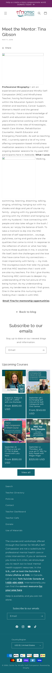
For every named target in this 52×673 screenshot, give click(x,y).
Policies (10, 499)
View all (26, 472)
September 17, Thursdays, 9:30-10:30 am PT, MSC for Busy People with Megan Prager (38, 451)
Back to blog (27, 311)
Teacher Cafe (12, 518)
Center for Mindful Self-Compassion (24, 665)
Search (9, 486)
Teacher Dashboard (16, 511)
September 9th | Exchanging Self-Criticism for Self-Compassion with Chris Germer (36, 402)
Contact (10, 505)
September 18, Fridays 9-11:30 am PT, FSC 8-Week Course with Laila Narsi (13, 451)
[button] (5, 13)
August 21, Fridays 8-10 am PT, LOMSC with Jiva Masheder (14, 400)
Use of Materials (14, 530)
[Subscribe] (43, 350)
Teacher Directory (15, 492)
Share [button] (8, 48)
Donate (9, 524)
